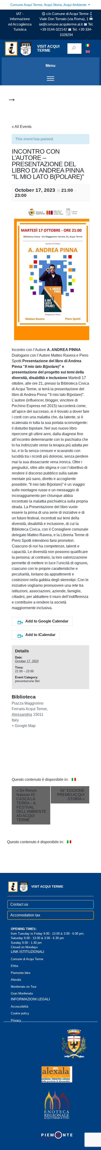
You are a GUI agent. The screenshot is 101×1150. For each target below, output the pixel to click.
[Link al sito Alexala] (50, 1074)
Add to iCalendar (40, 635)
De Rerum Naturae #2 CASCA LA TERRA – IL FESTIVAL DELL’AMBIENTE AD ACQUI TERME (31, 805)
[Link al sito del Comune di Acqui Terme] (67, 1043)
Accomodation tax (25, 915)
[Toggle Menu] (50, 78)
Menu (50, 66)
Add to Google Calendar (46, 621)
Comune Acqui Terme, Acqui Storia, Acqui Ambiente (48, 5)
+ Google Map (24, 726)
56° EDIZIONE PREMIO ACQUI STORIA (71, 794)
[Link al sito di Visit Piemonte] (50, 1134)
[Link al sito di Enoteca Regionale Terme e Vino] (50, 1104)
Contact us (19, 904)
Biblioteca (24, 696)
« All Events (21, 127)
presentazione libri (27, 681)
